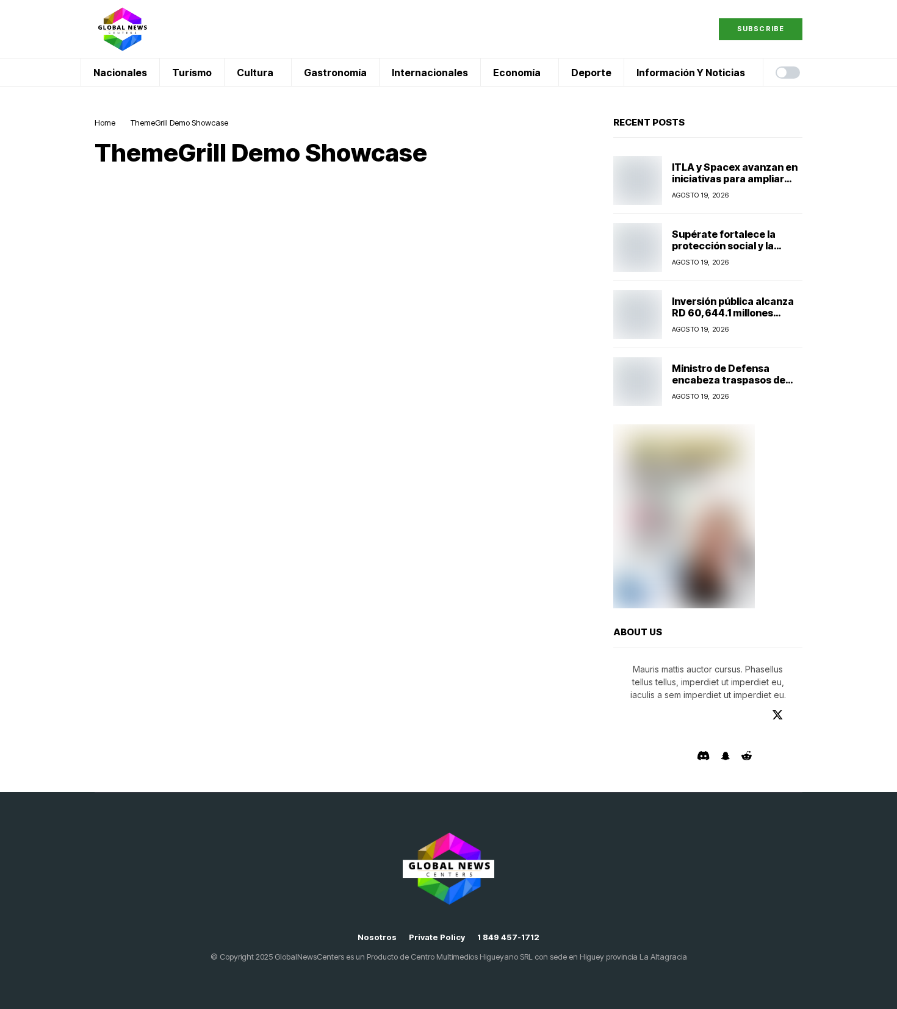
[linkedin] (741, 715)
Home (105, 122)
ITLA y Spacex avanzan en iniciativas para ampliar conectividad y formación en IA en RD (735, 185)
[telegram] (654, 715)
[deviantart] (796, 715)
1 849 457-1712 (508, 937)
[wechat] (795, 735)
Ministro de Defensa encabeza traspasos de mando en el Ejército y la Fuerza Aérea (729, 386)
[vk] (684, 756)
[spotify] (778, 735)
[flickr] (743, 735)
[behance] (636, 715)
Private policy (437, 937)
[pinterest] (758, 715)
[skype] (673, 735)
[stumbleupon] (690, 735)
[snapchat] (725, 756)
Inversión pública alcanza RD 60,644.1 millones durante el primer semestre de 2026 (733, 319)
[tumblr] (706, 715)
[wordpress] (708, 735)
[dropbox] (637, 735)
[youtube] (688, 715)
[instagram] (723, 715)
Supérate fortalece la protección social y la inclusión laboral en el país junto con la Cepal (734, 252)
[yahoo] (726, 735)
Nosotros (377, 937)
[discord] (703, 755)
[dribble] (620, 735)
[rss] (655, 735)
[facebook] (619, 715)
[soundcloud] (760, 735)
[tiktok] (667, 756)
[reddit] (746, 755)
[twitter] (778, 714)
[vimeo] (671, 715)
